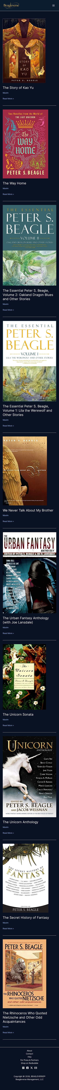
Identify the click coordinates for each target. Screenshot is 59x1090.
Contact (29, 1054)
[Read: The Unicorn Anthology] (29, 776)
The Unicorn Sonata (18, 714)
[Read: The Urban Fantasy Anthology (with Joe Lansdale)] (29, 572)
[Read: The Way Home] (25, 144)
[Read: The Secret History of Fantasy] (25, 878)
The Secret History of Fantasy (26, 918)
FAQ (29, 1057)
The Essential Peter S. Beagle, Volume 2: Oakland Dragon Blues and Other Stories (28, 294)
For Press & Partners (29, 1060)
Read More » (8, 98)
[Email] (35, 1068)
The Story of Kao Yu (18, 88)
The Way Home (14, 183)
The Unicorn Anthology (20, 822)
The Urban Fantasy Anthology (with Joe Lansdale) (26, 620)
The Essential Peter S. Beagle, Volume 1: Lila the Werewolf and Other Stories (27, 410)
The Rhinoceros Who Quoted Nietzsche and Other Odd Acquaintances (25, 1017)
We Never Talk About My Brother (28, 510)
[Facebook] (27, 1068)
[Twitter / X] (31, 1068)
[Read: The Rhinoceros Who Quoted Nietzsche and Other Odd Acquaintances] (24, 974)
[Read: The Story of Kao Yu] (24, 50)
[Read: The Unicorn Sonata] (24, 677)
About (29, 1051)
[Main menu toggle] (53, 5)
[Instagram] (23, 1068)
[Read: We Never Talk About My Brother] (25, 471)
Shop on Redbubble (29, 1063)
